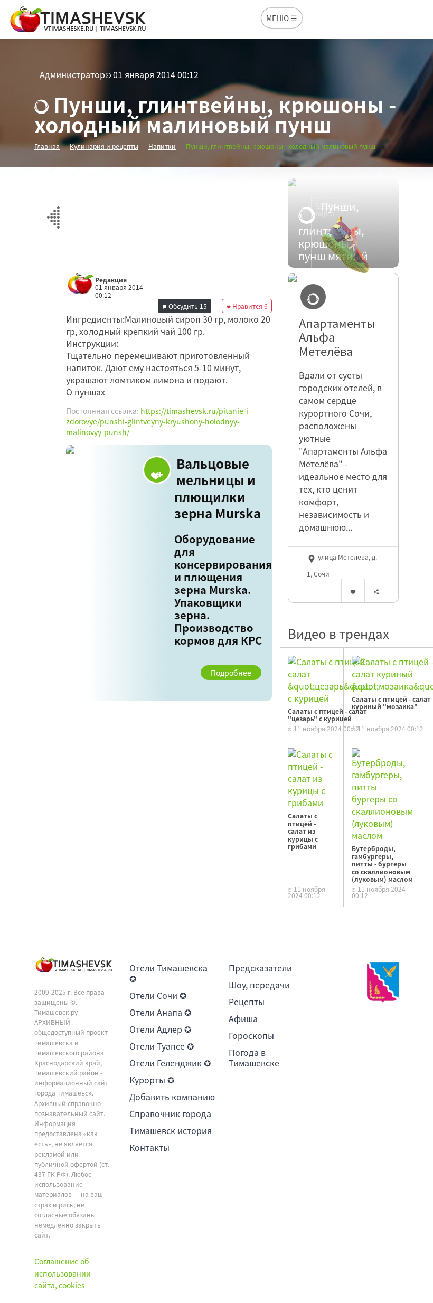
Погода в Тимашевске (254, 1057)
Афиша (243, 1018)
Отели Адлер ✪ (160, 1029)
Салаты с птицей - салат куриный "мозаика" (391, 702)
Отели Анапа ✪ (160, 1012)
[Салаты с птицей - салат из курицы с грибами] (311, 777)
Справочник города (170, 1113)
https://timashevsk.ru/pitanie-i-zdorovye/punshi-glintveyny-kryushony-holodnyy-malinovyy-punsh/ (158, 421)
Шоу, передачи (259, 984)
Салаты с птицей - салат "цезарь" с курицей (327, 714)
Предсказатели (260, 967)
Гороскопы (251, 1035)
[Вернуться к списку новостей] (53, 211)
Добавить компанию (172, 1096)
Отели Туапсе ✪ (161, 1046)
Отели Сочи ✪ (157, 995)
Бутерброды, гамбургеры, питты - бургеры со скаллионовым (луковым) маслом (382, 864)
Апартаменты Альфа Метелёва (337, 337)
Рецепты (247, 1001)
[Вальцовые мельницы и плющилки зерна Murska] (169, 573)
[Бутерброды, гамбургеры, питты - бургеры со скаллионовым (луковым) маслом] (382, 793)
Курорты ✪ (151, 1079)
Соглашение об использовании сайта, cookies (62, 1273)
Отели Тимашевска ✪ (168, 973)
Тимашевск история (170, 1130)
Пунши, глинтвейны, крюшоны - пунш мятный (333, 231)
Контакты (149, 1147)
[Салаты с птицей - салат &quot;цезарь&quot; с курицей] (329, 678)
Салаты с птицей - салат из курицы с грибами (303, 831)
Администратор (72, 74)
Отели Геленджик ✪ (170, 1062)
